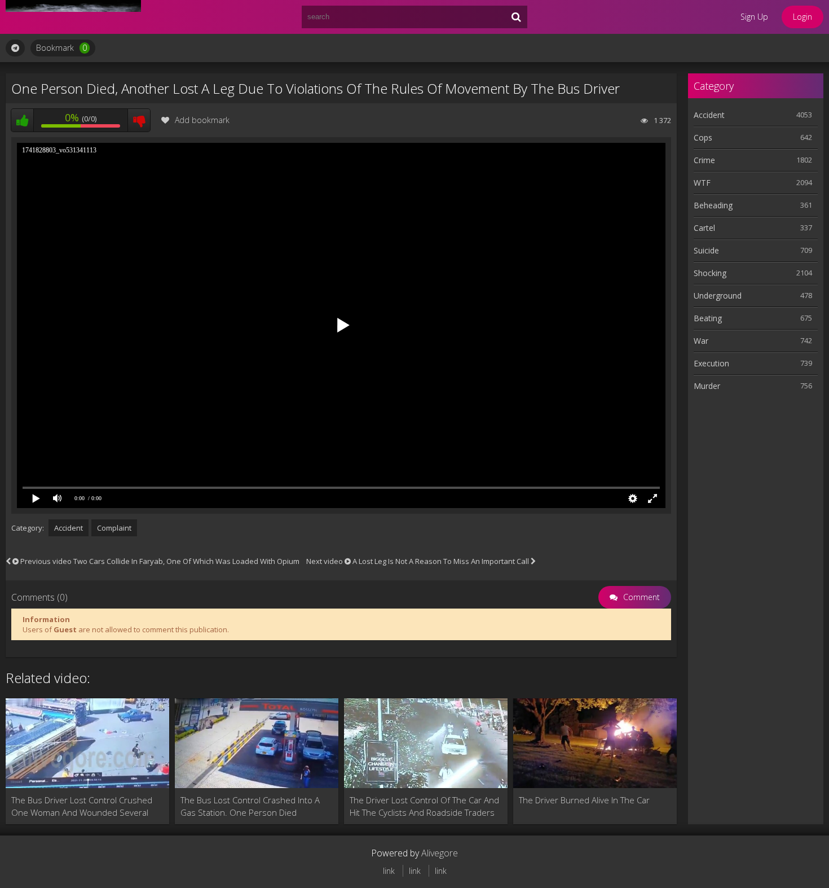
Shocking (710, 273)
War (701, 340)
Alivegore (439, 853)
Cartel (704, 227)
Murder (707, 385)
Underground (718, 295)
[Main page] (73, 17)
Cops (703, 137)
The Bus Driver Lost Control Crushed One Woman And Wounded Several (81, 806)
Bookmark (61, 47)
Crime (704, 160)
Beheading (713, 205)
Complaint (114, 528)
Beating (708, 318)
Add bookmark (202, 120)
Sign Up (754, 16)
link (389, 870)
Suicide (706, 250)
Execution (711, 363)
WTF (702, 182)
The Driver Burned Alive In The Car (584, 800)
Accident (68, 528)
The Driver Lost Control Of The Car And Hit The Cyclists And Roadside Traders (424, 806)
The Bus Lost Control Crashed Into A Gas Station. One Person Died (250, 806)
